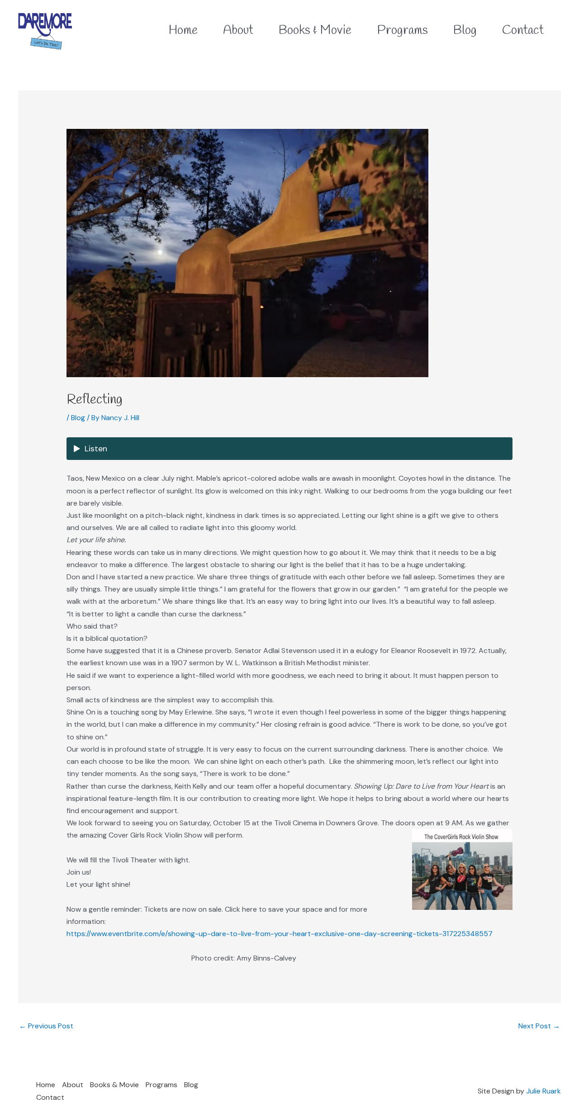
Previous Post (46, 1026)
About (72, 1084)
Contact (50, 1097)
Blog (78, 417)
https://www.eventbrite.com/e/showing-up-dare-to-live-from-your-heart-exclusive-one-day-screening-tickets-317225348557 (279, 933)
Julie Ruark (543, 1091)
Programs (161, 1084)
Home (45, 1084)
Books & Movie (114, 1084)
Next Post (539, 1026)
